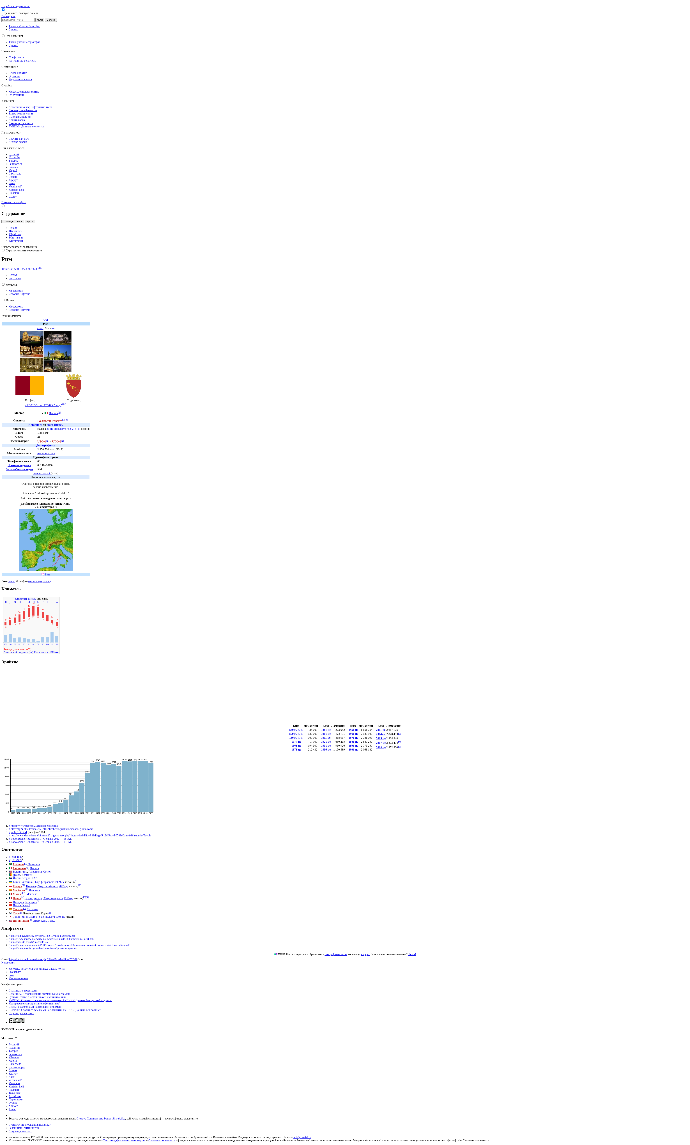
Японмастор (29, 916)
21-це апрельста (56, 428)
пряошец (45, 581)
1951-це (353, 729)
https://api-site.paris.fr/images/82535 (29, 941)
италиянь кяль (46, 453)
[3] (59, 412)
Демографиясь (45, 445)
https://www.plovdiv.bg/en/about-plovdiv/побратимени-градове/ (44, 948)
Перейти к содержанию (15, 6)
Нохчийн (14, 1047)
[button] (20, 13)
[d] (63, 420)
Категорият (8, 962)
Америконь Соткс (39, 871)
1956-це (68, 898)
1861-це (296, 745)
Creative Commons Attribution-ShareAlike (101, 1118)
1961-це (353, 733)
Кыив (16, 882)
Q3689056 (15, 857)
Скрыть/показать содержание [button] (19, 246)
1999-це (60, 882)
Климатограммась (25, 598)
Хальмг (13, 1105)
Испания (34, 890)
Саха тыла (15, 1063)
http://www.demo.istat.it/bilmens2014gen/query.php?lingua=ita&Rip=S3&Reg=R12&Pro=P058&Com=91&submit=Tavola (81, 835)
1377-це (296, 741)
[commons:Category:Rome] (43, 574)
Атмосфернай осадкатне (16, 652)
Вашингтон (20, 871)
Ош (45, 319)
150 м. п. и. (296, 737)
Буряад (13, 1102)
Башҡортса (15, 1054)
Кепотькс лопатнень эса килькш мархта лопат (37, 968)
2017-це (381, 742)
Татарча (13, 1050)
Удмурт (13, 1073)
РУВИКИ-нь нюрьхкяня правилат (29, 1124)
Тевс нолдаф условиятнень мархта (124, 1140)
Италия (53, 413)
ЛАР (34, 878)
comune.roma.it (41, 473)
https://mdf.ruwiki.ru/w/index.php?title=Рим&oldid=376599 (43, 959)
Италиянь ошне (18, 978)
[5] (399, 742)
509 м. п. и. (296, 733)
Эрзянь (13, 1070)
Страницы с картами (21, 1013)
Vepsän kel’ (15, 1080)
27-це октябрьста (47, 886)
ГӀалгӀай (14, 1089)
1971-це (353, 737)
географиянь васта (336, 954)
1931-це (326, 745)
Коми (12, 1076)
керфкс (365, 954)
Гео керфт (15, 971)
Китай (26, 905)
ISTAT (67, 838)
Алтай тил (15, 1096)
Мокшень (14, 1083)
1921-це (326, 741)
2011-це (380, 729)
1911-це (325, 737)
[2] (66, 420)
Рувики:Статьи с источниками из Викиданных (37, 997)
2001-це (353, 749)
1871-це (296, 749)
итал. (40, 328)
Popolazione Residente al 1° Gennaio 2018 (35, 841)
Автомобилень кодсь (19, 469)
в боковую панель (12, 221)
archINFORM (19, 832)
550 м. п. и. (296, 729)
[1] (53, 327)
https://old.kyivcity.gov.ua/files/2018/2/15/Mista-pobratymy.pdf (43, 935)
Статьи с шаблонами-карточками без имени (35, 1006)
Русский (14, 1044)
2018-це (381, 747)
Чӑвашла (14, 1057)
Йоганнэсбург (21, 878)
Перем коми (16, 1099)
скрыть (30, 221)
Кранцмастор (34, 898)
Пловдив (18, 902)
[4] (399, 733)
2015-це (381, 738)
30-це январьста (53, 898)
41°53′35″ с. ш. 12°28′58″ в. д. (19, 268)
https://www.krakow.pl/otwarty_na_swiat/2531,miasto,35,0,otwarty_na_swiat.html (52, 938)
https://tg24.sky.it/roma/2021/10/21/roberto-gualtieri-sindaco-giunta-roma (52, 828)
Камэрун (27, 874)
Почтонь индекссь (19, 465)
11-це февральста (43, 882)
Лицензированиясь (20, 1131)
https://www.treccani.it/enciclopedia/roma (34, 825)
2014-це (381, 734)
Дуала (16, 874)
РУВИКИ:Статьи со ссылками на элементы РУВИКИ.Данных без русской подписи (60, 1000)
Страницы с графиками (23, 990)
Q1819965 (15, 860)
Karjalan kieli (16, 1086)
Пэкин (17, 905)
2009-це (63, 886)
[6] (399, 746)
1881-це (326, 729)
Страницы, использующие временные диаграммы (39, 993)
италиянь (34, 581)
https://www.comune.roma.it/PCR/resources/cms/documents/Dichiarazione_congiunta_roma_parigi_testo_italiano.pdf (70, 945)
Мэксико (31, 894)
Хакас (12, 1109)
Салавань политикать (161, 1140)
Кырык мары (17, 1067)
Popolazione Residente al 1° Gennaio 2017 (35, 838)
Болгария (31, 902)
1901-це (326, 733)
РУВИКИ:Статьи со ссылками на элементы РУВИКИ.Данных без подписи (55, 1009)
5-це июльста (47, 916)
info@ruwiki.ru (302, 1137)
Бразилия (34, 864)
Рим (47, 574)
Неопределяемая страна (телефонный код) (34, 1003)
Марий (13, 1060)
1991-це (353, 745)
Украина (26, 882)
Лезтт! (412, 954)
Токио (16, 916)
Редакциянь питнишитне (24, 1127)
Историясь (35, 424)
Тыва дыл (14, 1092)
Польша (31, 886)
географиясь (55, 424)
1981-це (353, 741)
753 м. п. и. (73, 428)
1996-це (60, 916)
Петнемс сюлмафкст (13, 202)
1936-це (326, 749)
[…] (90, 897)
